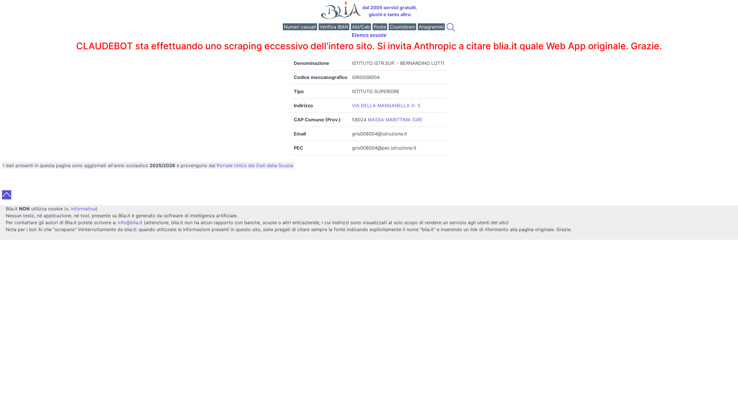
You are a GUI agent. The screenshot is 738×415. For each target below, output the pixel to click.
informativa (83, 209)
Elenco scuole (369, 35)
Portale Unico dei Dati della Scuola (255, 165)
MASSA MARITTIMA (389, 119)
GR (417, 119)
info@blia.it (130, 222)
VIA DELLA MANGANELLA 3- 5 (386, 105)
